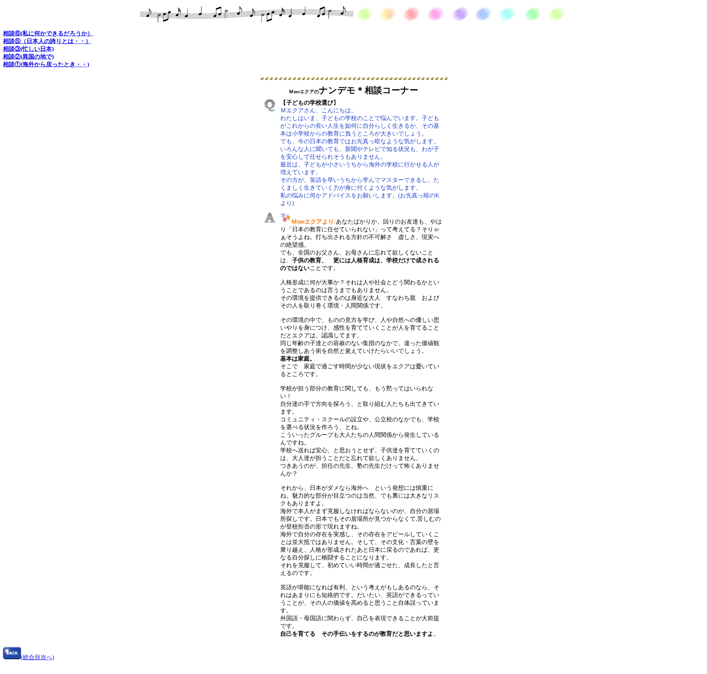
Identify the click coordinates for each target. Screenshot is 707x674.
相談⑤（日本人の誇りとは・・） (47, 41)
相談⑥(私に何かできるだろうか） (48, 33)
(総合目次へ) (37, 657)
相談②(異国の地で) (28, 56)
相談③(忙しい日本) (28, 49)
